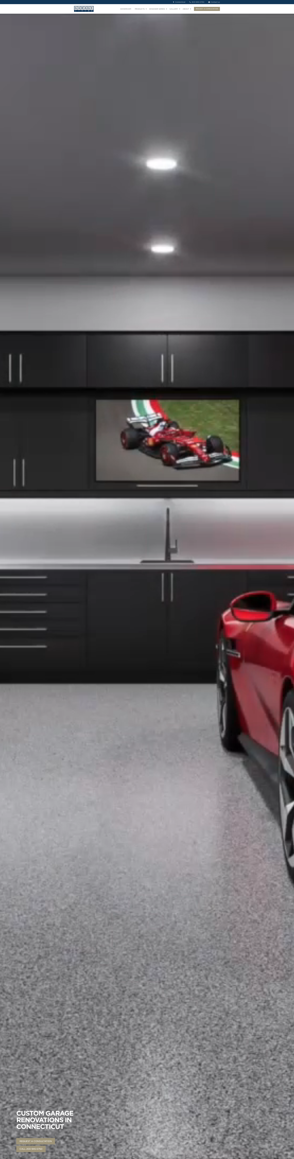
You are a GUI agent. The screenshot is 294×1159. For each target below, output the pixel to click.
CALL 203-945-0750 (31, 1149)
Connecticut (180, 2)
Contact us (215, 2)
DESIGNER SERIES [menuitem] (157, 9)
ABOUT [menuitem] (186, 9)
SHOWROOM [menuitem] (125, 9)
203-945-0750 (197, 2)
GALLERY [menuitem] (174, 9)
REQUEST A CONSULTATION (207, 9)
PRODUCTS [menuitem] (140, 9)
